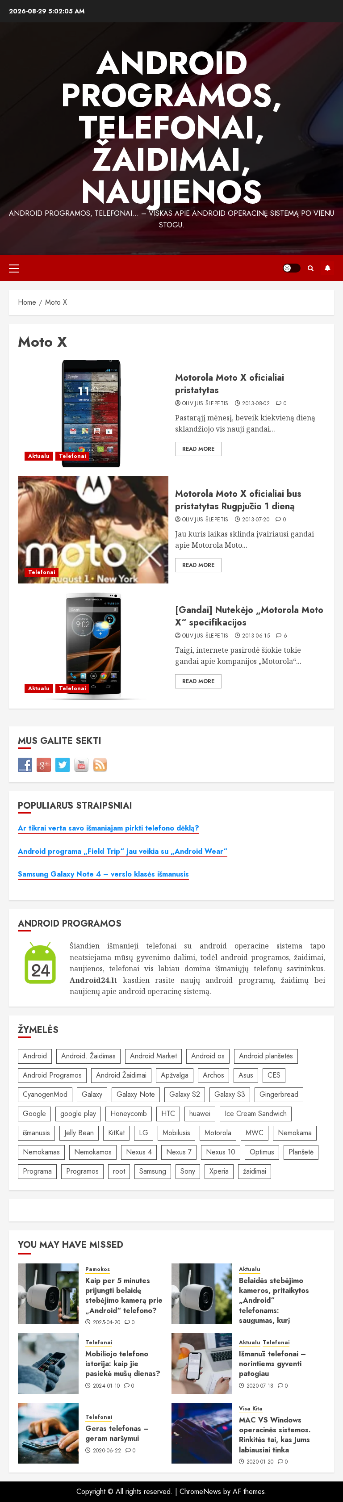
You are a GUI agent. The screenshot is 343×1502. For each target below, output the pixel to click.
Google (34, 1113)
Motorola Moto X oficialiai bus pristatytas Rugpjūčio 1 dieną (238, 500)
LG (143, 1133)
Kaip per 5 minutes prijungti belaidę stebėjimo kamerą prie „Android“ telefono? (124, 1295)
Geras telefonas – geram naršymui (117, 1433)
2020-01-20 (260, 1462)
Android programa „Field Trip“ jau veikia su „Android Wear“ (122, 851)
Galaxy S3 (229, 1094)
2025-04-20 (107, 1322)
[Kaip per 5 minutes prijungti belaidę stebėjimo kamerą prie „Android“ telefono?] (48, 1293)
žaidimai (254, 1171)
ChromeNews (200, 1491)
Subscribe (327, 268)
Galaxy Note (136, 1094)
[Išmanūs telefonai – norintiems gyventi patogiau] (202, 1363)
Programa (37, 1171)
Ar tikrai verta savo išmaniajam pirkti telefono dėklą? (108, 828)
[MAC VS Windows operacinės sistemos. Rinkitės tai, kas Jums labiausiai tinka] (202, 1433)
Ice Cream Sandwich (256, 1113)
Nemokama (295, 1133)
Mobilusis (176, 1133)
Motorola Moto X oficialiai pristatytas (229, 384)
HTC (168, 1113)
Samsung (152, 1171)
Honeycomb (128, 1113)
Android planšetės (266, 1056)
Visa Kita (251, 1409)
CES (274, 1075)
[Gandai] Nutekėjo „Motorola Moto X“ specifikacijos (249, 616)
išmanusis (36, 1133)
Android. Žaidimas (88, 1056)
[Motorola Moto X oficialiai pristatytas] (93, 413)
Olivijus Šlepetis (205, 403)
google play (78, 1113)
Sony (187, 1171)
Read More (198, 449)
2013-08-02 (256, 403)
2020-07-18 (260, 1386)
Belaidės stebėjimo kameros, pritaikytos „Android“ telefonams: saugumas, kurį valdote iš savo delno (275, 1305)
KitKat (116, 1133)
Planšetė (301, 1152)
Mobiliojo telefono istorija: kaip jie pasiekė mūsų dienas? (122, 1364)
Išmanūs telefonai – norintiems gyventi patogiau (272, 1364)
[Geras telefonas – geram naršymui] (48, 1433)
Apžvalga (174, 1075)
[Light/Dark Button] (292, 268)
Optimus (262, 1152)
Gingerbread (278, 1094)
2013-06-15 (256, 636)
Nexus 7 (179, 1152)
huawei (199, 1113)
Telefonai (72, 456)
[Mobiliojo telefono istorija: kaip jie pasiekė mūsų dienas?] (48, 1363)
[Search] (310, 268)
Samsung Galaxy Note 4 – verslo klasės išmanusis (103, 874)
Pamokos (97, 1269)
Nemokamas (41, 1152)
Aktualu (39, 456)
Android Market (153, 1056)
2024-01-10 (106, 1386)
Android (35, 1056)
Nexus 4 (139, 1152)
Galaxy (92, 1094)
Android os (208, 1056)
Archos (213, 1075)
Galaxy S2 (184, 1094)
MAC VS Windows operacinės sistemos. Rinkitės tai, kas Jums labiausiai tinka (275, 1435)
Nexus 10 (220, 1152)
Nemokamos (93, 1152)
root (119, 1171)
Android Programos (52, 1075)
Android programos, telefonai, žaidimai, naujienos (171, 127)
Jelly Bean (79, 1133)
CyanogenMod (45, 1094)
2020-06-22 (107, 1451)
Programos (82, 1171)
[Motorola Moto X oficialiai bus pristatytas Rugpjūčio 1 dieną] (93, 529)
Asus (245, 1075)
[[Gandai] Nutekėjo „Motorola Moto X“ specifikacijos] (93, 646)
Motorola (218, 1133)
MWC (255, 1133)
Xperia (219, 1171)
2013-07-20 (255, 520)
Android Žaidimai (121, 1075)
